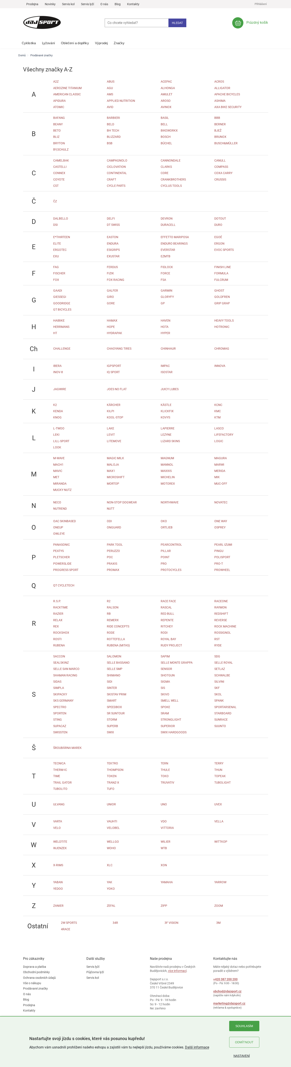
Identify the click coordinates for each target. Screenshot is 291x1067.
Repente (167, 620)
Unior (111, 804)
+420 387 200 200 (225, 979)
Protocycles (171, 570)
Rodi (164, 632)
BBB (217, 117)
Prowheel (222, 570)
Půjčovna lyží (95, 972)
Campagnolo (117, 160)
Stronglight (171, 719)
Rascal (166, 607)
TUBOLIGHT (222, 782)
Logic (218, 441)
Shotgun (168, 675)
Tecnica (59, 763)
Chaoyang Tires (119, 348)
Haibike (59, 320)
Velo (57, 828)
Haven (165, 320)
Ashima (220, 100)
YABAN (58, 882)
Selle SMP (114, 669)
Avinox (166, 107)
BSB (109, 143)
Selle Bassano (118, 662)
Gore (111, 303)
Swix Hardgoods (174, 732)
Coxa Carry (223, 173)
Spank (219, 700)
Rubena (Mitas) (118, 645)
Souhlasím (244, 1026)
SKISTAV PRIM (116, 694)
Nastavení (241, 1056)
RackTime (60, 607)
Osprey (220, 527)
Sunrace (221, 719)
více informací (177, 971)
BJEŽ (217, 130)
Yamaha (167, 882)
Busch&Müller (226, 143)
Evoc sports (224, 249)
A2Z (56, 81)
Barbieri (113, 117)
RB (109, 613)
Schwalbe (222, 675)
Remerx (113, 620)
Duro (218, 224)
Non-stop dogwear (122, 502)
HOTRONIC (221, 326)
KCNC (218, 405)
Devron (167, 218)
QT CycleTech (63, 585)
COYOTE (59, 179)
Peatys (58, 551)
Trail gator (62, 782)
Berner (220, 124)
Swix (110, 732)
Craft (111, 179)
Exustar (113, 256)
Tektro (112, 763)
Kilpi (110, 411)
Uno (164, 804)
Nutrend (60, 508)
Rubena (59, 645)
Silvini (219, 681)
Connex (59, 173)
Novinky (50, 4)
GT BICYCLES (62, 309)
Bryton (59, 143)
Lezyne (166, 434)
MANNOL (167, 464)
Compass (221, 166)
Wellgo (113, 841)
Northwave (170, 502)
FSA (163, 279)
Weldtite (60, 841)
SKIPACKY (60, 694)
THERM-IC (60, 770)
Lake (110, 428)
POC (110, 557)
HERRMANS (61, 326)
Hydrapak (114, 333)
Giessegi (59, 297)
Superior (168, 726)
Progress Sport (65, 570)
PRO (164, 563)
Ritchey (167, 626)
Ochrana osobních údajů (39, 977)
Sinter (112, 688)
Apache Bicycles (227, 94)
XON (164, 865)
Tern (164, 763)
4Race (65, 929)
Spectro (59, 707)
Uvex (218, 804)
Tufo (110, 788)
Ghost (219, 290)
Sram (165, 713)
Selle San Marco (66, 669)
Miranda (60, 483)
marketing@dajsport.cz (229, 1003)
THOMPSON (115, 770)
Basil (165, 117)
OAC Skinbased (64, 521)
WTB (164, 848)
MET (56, 477)
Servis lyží (87, 4)
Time (56, 776)
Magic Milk (115, 458)
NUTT (110, 508)
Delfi (111, 218)
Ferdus (112, 267)
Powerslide (62, 563)
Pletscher (61, 557)
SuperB (112, 726)
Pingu (218, 551)
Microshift (115, 477)
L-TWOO (58, 428)
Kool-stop (115, 417)
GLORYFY (167, 297)
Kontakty (133, 4)
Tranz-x (113, 782)
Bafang (59, 117)
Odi (109, 521)
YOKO (111, 888)
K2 (55, 405)
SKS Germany (63, 700)
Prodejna (32, 4)
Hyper (165, 333)
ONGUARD (114, 527)
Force (165, 273)
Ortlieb (167, 527)
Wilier (165, 841)
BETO (57, 130)
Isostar (167, 372)
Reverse (220, 620)
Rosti (57, 639)
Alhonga (168, 88)
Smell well (170, 700)
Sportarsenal (225, 707)
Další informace (197, 1047)
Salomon (114, 656)
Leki (56, 434)
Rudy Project (171, 645)
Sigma (165, 681)
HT (55, 333)
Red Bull (167, 613)
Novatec (220, 502)
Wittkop (220, 841)
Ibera (57, 366)
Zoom (218, 905)
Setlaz (219, 669)
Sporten (59, 713)
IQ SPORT (113, 372)
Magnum (167, 458)
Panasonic (61, 544)
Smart (112, 700)
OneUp (58, 527)
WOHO (111, 848)
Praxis (112, 563)
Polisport (222, 557)
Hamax (112, 320)
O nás (104, 4)
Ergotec (60, 249)
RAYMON (220, 607)
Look (57, 447)
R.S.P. (57, 601)
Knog (57, 417)
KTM (217, 417)
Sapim (165, 656)
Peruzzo (113, 551)
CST (56, 185)
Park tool (115, 544)
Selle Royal (223, 662)
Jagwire (59, 389)
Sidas (57, 681)
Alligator (222, 88)
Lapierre (167, 428)
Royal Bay (168, 639)
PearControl (171, 544)
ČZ (55, 201)
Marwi (219, 464)
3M (218, 922)
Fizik (110, 273)
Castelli (60, 166)
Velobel (113, 828)
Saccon (59, 656)
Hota (164, 326)
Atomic (58, 107)
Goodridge (61, 303)
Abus (110, 81)
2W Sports (69, 922)
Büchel (166, 143)
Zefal (111, 905)
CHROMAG (221, 348)
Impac (165, 366)
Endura (112, 243)
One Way (220, 521)
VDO (164, 821)
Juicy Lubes (170, 389)
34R (115, 922)
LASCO (219, 428)
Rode (111, 632)
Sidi (109, 681)
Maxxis (166, 471)
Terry (218, 763)
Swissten (60, 732)
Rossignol (222, 632)
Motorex (168, 483)
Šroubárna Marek (67, 748)
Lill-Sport (61, 441)
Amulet (166, 94)
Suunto (220, 726)
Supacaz (59, 726)
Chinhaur (168, 348)
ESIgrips (113, 249)
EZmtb (165, 256)
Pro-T (218, 563)
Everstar (168, 249)
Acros (219, 81)
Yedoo (58, 888)
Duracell (168, 224)
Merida (219, 471)
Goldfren (222, 297)
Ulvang (59, 804)
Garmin (166, 290)
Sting (57, 719)
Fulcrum (221, 279)
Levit (111, 434)
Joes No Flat (117, 389)
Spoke (165, 707)
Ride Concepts (118, 626)
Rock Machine (225, 626)
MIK (217, 477)
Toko (165, 776)
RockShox (61, 632)
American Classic (67, 94)
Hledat (177, 23)
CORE (164, 173)
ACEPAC (166, 81)
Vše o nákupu (32, 983)
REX (56, 626)
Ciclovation (116, 166)
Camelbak (61, 160)
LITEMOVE (114, 441)
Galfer (112, 290)
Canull (220, 160)
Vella (218, 821)
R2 (108, 601)
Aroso (166, 100)
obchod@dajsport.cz (227, 991)
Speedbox (114, 707)
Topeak (220, 776)
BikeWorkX (169, 130)
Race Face (168, 601)
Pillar (166, 551)
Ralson (112, 607)
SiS (163, 688)
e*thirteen (61, 237)
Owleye (59, 533)
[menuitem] (29, 42)
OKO (164, 521)
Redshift (221, 613)
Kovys (165, 417)
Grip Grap (222, 303)
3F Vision (171, 922)
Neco (57, 502)
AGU (110, 88)
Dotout (220, 218)
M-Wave (59, 458)
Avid (110, 107)
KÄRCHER (113, 405)
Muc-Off (220, 483)
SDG (217, 656)
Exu (56, 256)
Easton (112, 237)
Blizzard (114, 136)
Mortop (113, 483)
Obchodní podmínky (36, 972)
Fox (56, 279)
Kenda (58, 411)
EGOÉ (218, 237)
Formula (221, 273)
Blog (118, 4)
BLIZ (56, 136)
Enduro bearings (174, 243)
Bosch (166, 136)
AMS (110, 94)
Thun (218, 770)
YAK (109, 882)
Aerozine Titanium (67, 88)
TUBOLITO (60, 788)
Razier (58, 613)
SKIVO (165, 694)
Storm (112, 719)
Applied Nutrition (121, 100)
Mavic (57, 471)
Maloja (113, 464)
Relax (57, 620)
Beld (110, 124)
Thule (165, 770)
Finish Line (222, 267)
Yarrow (220, 882)
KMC (217, 411)
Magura (220, 458)
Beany (58, 124)
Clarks (166, 166)
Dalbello (60, 218)
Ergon (219, 243)
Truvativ (167, 782)
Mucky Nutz (62, 490)
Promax (113, 570)
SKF (217, 688)
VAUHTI (112, 821)
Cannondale (171, 160)
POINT (165, 557)
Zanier (58, 905)
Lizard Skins (170, 441)
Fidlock (167, 267)
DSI (55, 224)
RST (217, 639)
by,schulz (60, 149)
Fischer (59, 273)
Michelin (168, 477)
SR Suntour (116, 713)
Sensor (166, 669)
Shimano (113, 675)
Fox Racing (115, 279)
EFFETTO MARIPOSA (175, 237)
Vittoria (167, 828)
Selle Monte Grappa (177, 662)
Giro (110, 297)
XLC (109, 865)
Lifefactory (223, 434)
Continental (117, 173)
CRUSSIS (220, 179)
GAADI (57, 290)
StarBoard (222, 713)
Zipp (164, 905)
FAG (56, 267)
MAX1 (111, 471)
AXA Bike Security (227, 107)
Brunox (220, 136)
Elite (57, 243)
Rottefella (116, 639)
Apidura (59, 100)
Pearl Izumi (223, 544)
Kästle (166, 405)
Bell (164, 124)
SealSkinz (61, 662)
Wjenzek (60, 848)
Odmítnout (244, 1042)
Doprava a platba (34, 966)
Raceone (221, 601)
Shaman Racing (65, 675)
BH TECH (113, 130)
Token (112, 776)
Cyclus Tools (171, 185)
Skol (218, 694)
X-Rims (58, 865)
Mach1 (58, 464)
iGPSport (114, 366)
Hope (111, 326)
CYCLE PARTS (116, 185)
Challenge (61, 348)
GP (163, 303)
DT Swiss (113, 224)
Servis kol (68, 4)
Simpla (58, 688)
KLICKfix (167, 411)
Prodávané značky (35, 988)
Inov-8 (58, 372)
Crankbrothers (173, 179)
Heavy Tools (224, 320)
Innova (219, 366)
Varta (57, 821)
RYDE (218, 645)
